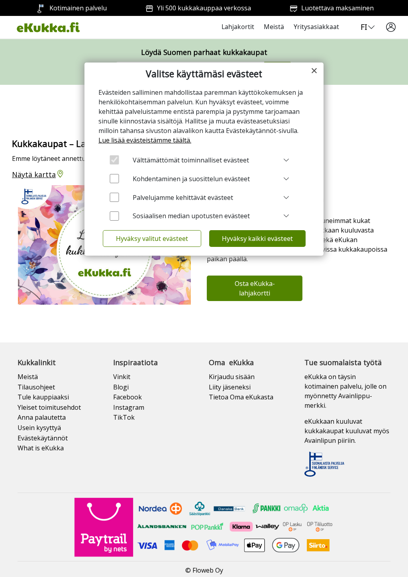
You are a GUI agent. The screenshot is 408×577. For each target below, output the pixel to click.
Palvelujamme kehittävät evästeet (183, 197)
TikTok (124, 417)
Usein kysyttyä (39, 427)
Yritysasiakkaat (316, 26)
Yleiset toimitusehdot (49, 407)
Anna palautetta (42, 417)
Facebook (127, 397)
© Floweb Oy (204, 570)
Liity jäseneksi (230, 387)
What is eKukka (41, 448)
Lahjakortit (238, 26)
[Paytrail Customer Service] (204, 526)
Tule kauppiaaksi (43, 397)
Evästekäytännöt (43, 438)
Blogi (121, 387)
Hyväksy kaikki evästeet (257, 238)
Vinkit (121, 376)
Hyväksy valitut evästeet (152, 238)
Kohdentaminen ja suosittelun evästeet (191, 178)
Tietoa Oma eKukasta (241, 397)
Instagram (128, 407)
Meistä (274, 26)
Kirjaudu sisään (232, 376)
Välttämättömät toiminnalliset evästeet (191, 160)
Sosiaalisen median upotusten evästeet (191, 215)
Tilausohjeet (36, 387)
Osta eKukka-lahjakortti (255, 288)
